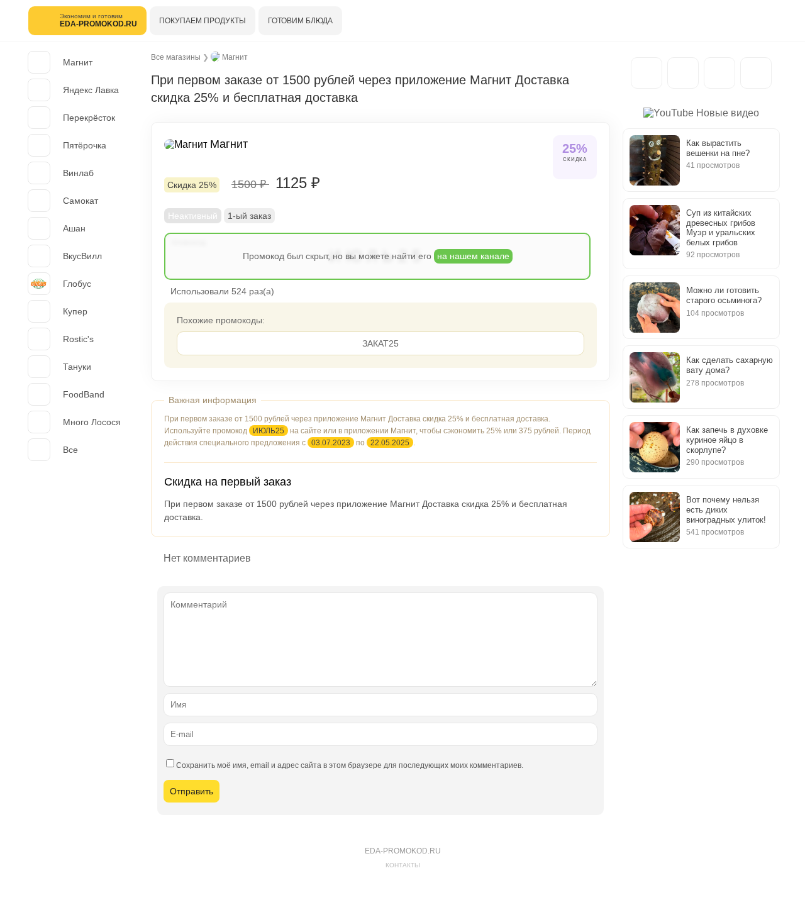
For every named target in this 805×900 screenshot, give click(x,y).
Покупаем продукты (202, 20)
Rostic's (78, 339)
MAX (683, 73)
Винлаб (78, 173)
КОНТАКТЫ (403, 865)
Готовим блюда (300, 20)
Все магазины (176, 57)
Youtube (756, 73)
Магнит (77, 62)
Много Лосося (92, 422)
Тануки (77, 367)
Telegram (646, 73)
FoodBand (83, 394)
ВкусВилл (82, 256)
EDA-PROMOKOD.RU (403, 851)
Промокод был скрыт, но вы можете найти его (376, 256)
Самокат (80, 201)
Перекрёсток (89, 118)
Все (70, 450)
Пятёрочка (84, 145)
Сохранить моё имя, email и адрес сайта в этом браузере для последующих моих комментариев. (349, 765)
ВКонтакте (719, 73)
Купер (75, 311)
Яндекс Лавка (91, 90)
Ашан (74, 228)
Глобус (77, 284)
